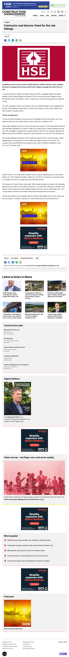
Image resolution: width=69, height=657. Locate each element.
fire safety (14, 258)
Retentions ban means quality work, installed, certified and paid (28, 540)
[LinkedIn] (62, 12)
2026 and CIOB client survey (24, 499)
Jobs (42, 15)
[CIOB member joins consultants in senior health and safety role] (12, 286)
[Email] (52, 12)
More (61, 15)
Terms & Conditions (9, 646)
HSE (37, 258)
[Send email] (20, 40)
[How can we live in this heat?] (17, 613)
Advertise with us (9, 644)
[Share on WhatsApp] (16, 40)
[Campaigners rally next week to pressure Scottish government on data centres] (34, 286)
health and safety (27, 258)
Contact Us (27, 646)
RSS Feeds (26, 644)
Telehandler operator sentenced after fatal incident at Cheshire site (30, 545)
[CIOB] (50, 654)
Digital (54, 15)
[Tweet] (9, 40)
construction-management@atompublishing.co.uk (42, 265)
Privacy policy (7, 648)
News (35, 15)
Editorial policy (29, 648)
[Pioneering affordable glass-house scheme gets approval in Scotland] (57, 286)
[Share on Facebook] (5, 40)
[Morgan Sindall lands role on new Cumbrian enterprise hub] (34, 307)
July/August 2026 (12, 417)
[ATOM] (18, 654)
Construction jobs (13, 325)
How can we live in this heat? (13, 628)
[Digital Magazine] (55, 12)
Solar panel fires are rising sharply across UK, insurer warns (27, 556)
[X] (58, 12)
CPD (47, 15)
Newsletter (7, 642)
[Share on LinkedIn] (13, 40)
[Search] (66, 12)
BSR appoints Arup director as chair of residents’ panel (26, 550)
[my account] (48, 12)
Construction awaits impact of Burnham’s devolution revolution (28, 561)
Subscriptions (28, 642)
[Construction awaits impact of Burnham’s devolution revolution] (57, 307)
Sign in (43, 11)
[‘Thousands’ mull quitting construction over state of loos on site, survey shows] (12, 307)
